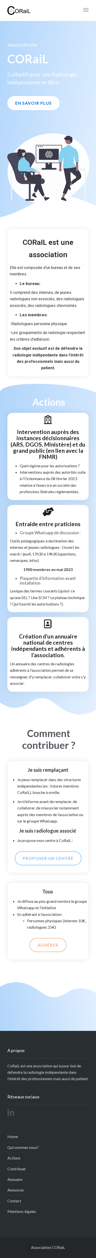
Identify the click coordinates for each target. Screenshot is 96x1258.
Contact (14, 1200)
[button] (33, 103)
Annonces (15, 1190)
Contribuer (16, 1168)
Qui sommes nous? (23, 1147)
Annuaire (14, 1179)
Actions (13, 1158)
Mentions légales (21, 1211)
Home (12, 1136)
